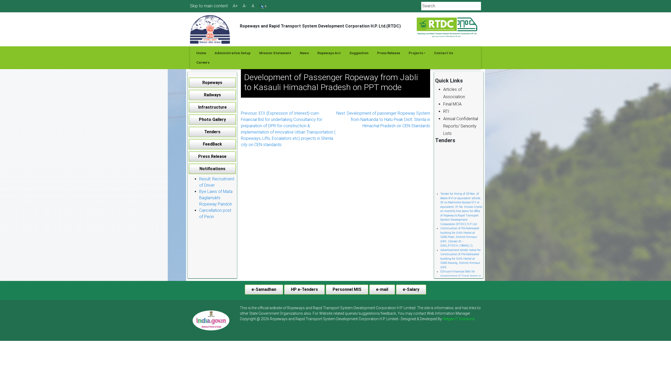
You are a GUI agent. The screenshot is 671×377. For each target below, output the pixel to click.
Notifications (212, 168)
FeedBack (212, 144)
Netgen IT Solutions (459, 319)
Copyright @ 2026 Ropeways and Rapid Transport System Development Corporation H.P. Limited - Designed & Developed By (357, 319)
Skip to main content (209, 5)
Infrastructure (212, 107)
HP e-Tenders (304, 289)
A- (245, 6)
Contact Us (443, 53)
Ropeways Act (329, 53)
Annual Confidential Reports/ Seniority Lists (460, 126)
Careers (202, 62)
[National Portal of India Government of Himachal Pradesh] (211, 320)
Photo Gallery (212, 119)
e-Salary (411, 289)
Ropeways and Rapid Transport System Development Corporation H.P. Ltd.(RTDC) (320, 26)
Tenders (212, 131)
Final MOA (452, 104)
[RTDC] (447, 27)
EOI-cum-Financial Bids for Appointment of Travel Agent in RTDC (460, 271)
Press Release (388, 53)
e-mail (382, 289)
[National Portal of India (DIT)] (211, 320)
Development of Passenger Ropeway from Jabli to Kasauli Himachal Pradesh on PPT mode (331, 82)
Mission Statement (275, 53)
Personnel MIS (347, 289)
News (304, 53)
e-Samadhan (264, 289)
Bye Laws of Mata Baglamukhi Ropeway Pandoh (215, 198)
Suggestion (359, 53)
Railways (212, 94)
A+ (235, 6)
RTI (446, 111)
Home (201, 53)
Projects (416, 53)
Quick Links (449, 80)
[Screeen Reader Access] (263, 5)
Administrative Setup (233, 53)
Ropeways (212, 82)
